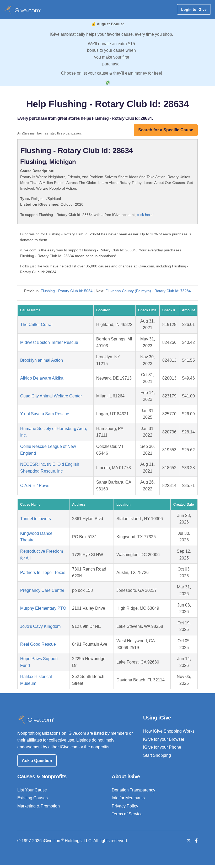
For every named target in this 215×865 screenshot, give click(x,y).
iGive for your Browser (163, 739)
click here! (145, 215)
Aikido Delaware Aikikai (42, 378)
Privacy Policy (125, 806)
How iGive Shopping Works (169, 731)
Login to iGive (194, 9)
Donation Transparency (133, 790)
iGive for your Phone (162, 747)
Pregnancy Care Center (42, 590)
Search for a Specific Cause (165, 130)
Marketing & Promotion (38, 806)
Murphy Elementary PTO (43, 608)
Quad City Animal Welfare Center (51, 396)
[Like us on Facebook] (196, 840)
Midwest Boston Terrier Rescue (49, 342)
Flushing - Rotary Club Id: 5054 (67, 291)
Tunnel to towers (35, 518)
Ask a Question (37, 760)
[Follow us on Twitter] (189, 840)
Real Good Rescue (38, 644)
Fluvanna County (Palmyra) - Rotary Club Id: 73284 (148, 291)
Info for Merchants (128, 798)
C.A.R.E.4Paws (34, 485)
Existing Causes (32, 798)
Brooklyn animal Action (41, 360)
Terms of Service (127, 814)
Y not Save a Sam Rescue (44, 414)
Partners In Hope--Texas (42, 572)
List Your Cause (32, 790)
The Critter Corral (36, 324)
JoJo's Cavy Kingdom (40, 626)
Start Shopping (157, 755)
